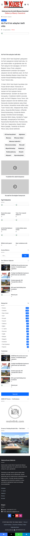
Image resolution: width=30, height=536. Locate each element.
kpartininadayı (10, 148)
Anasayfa (4, 16)
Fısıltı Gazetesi (6, 344)
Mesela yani (14, 294)
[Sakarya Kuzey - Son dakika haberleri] (13, 4)
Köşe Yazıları (5, 313)
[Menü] (2, 5)
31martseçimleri (11, 134)
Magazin (4, 339)
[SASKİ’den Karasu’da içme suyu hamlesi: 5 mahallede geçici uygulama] (5, 267)
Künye (25, 522)
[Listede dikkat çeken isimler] (22, 223)
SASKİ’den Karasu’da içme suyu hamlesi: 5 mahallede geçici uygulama (19, 267)
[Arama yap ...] (28, 5)
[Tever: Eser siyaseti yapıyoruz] (22, 208)
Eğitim (3, 326)
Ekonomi (4, 331)
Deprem (4, 347)
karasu (9, 138)
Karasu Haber (19, 138)
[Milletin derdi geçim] (7, 238)
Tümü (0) (15, 394)
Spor (3, 315)
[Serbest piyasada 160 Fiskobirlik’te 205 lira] (5, 282)
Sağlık (3, 334)
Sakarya (4, 323)
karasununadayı (11, 145)
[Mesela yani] (5, 297)
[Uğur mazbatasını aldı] (22, 238)
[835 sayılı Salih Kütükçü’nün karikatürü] (5, 290)
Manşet (4, 336)
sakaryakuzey (11, 152)
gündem (22, 134)
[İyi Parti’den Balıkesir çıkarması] (7, 223)
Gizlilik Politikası (8, 524)
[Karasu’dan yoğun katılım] (7, 208)
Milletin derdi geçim (6, 243)
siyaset (9, 155)
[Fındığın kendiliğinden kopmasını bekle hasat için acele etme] (5, 275)
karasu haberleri (15, 141)
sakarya (21, 148)
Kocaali (4, 318)
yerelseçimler (19, 155)
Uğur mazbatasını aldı (21, 243)
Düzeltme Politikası (17, 524)
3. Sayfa (4, 328)
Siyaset (10, 16)
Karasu (4, 308)
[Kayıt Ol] (25, 5)
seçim (21, 152)
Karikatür (4, 341)
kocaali (22, 145)
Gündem (4, 310)
